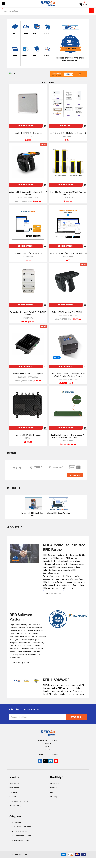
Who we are (14, 783)
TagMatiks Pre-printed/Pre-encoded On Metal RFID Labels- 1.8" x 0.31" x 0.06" (68, 436)
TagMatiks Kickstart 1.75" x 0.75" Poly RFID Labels (28, 313)
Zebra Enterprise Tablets (20, 835)
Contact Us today (53, 593)
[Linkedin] (50, 761)
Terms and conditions (19, 801)
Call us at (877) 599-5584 (48, 754)
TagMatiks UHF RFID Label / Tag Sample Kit (68, 133)
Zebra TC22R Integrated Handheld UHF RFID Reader (28, 193)
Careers (13, 796)
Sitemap (54, 796)
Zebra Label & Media (18, 831)
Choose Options (26, 126)
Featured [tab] (48, 82)
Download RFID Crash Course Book (33, 514)
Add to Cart (66, 126)
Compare (45, 126)
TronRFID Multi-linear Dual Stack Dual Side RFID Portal (68, 193)
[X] (45, 761)
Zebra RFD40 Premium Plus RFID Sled (68, 312)
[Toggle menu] (3, 3)
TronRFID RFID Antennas (20, 826)
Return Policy (15, 805)
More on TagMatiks (21, 662)
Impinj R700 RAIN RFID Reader (28, 435)
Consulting (55, 783)
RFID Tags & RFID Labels (20, 840)
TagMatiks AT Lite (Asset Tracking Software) (68, 253)
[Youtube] (56, 761)
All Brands (75, 475)
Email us (54, 787)
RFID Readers (15, 822)
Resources (14, 792)
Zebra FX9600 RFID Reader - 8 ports (28, 373)
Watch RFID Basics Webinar (58, 513)
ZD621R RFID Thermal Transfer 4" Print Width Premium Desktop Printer (68, 374)
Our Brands (14, 787)
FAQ (52, 792)
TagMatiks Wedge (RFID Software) (28, 253)
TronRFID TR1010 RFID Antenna (28, 133)
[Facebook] (40, 761)
